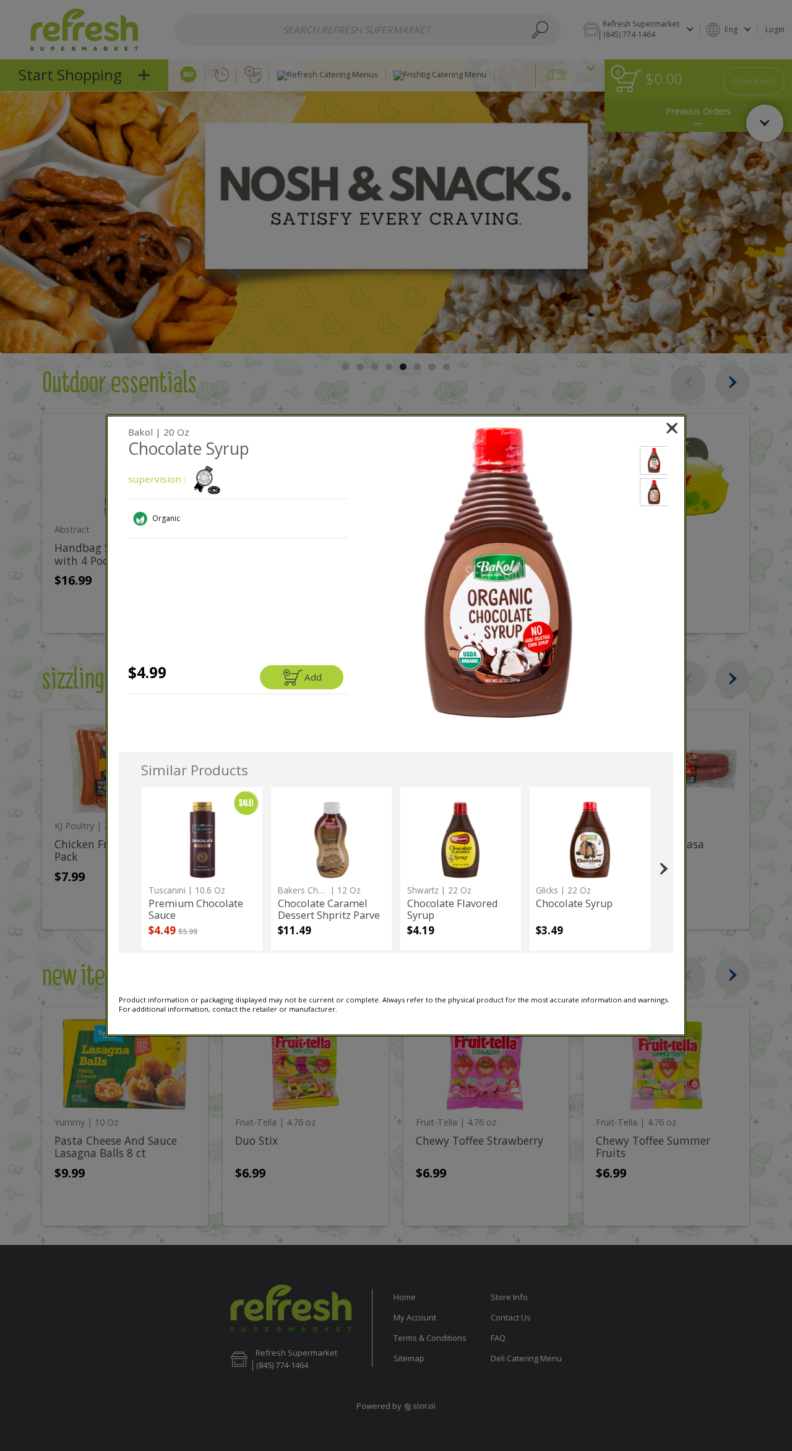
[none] (202, 868)
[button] (498, 573)
